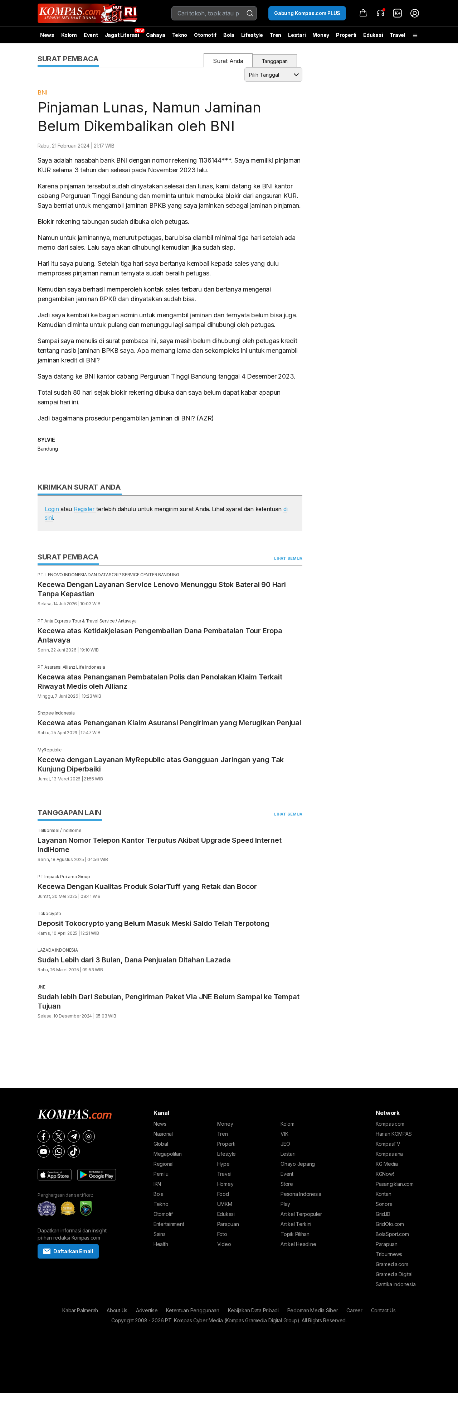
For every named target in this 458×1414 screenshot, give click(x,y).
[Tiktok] (74, 1151)
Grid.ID (383, 1214)
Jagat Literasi (122, 35)
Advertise (146, 1310)
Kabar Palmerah (80, 1310)
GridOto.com (390, 1224)
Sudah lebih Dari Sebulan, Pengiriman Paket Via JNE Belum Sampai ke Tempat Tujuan (168, 1001)
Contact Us (383, 1310)
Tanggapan (275, 61)
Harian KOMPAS (393, 1134)
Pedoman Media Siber (312, 1310)
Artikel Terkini (296, 1224)
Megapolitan (168, 1154)
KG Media (387, 1164)
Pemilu (161, 1174)
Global (161, 1144)
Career (354, 1310)
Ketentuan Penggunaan (192, 1310)
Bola (228, 35)
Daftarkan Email (73, 1251)
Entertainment (169, 1224)
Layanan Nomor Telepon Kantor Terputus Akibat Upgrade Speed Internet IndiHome (160, 845)
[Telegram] (74, 1136)
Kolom (69, 35)
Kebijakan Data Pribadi (253, 1310)
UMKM (224, 1204)
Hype (223, 1164)
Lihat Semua (288, 558)
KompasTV (388, 1144)
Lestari (297, 37)
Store (287, 1184)
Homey (225, 1184)
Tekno (179, 35)
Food (223, 1194)
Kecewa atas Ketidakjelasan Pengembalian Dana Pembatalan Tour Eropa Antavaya (160, 635)
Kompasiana (389, 1154)
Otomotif (205, 35)
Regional (164, 1164)
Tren (275, 35)
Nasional (163, 1134)
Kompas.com (390, 1124)
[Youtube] (44, 1151)
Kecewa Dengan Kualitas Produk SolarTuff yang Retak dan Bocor (147, 886)
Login (52, 509)
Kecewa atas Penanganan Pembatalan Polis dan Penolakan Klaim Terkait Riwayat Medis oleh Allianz (160, 682)
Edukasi (373, 35)
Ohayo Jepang (298, 1164)
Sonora (384, 1204)
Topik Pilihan (295, 1234)
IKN (157, 1184)
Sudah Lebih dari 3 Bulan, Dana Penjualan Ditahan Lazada (134, 960)
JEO (285, 1144)
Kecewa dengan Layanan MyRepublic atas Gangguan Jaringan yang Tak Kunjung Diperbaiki (161, 764)
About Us (117, 1310)
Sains (160, 1234)
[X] (59, 1136)
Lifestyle (252, 35)
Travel (397, 35)
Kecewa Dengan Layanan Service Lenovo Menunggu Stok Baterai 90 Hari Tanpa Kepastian (162, 589)
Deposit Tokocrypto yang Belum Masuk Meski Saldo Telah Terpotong (153, 923)
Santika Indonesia (395, 1284)
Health (161, 1244)
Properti (346, 35)
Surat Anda (228, 60)
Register (85, 509)
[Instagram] (89, 1136)
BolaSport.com (392, 1234)
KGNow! (385, 1174)
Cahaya (155, 35)
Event (91, 35)
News (47, 35)
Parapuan (228, 1224)
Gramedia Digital (394, 1274)
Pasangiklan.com (395, 1184)
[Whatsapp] (59, 1151)
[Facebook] (44, 1136)
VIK (284, 1134)
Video (224, 1244)
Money (320, 35)
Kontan (383, 1194)
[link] (397, 13)
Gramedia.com (392, 1264)
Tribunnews (389, 1254)
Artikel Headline (298, 1244)
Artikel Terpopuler (301, 1214)
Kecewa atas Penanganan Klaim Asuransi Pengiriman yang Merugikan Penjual (169, 722)
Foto (222, 1234)
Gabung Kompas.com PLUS (307, 13)
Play (285, 1204)
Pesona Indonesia (301, 1194)
